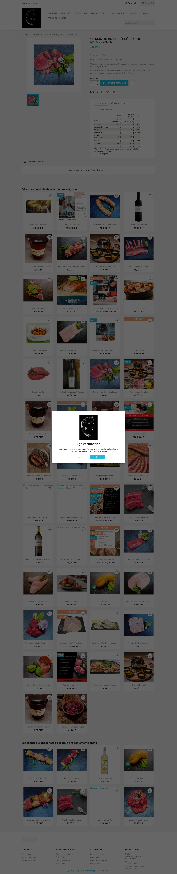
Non (79, 457)
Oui (97, 457)
